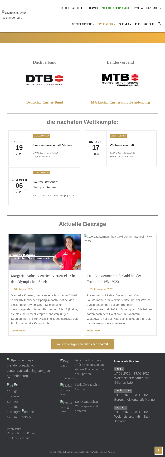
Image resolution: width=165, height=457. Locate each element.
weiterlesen (18, 330)
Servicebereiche (82, 24)
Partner (124, 24)
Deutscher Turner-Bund (44, 102)
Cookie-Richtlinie (18, 438)
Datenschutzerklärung (21, 433)
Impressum (14, 428)
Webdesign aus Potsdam (104, 452)
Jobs (137, 24)
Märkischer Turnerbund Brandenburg (120, 102)
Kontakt (149, 24)
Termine (94, 8)
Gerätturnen (41, 136)
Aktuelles (78, 8)
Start (65, 8)
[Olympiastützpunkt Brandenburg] (14, 16)
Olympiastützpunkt (146, 8)
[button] (159, 24)
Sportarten (106, 24)
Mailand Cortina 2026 (116, 8)
